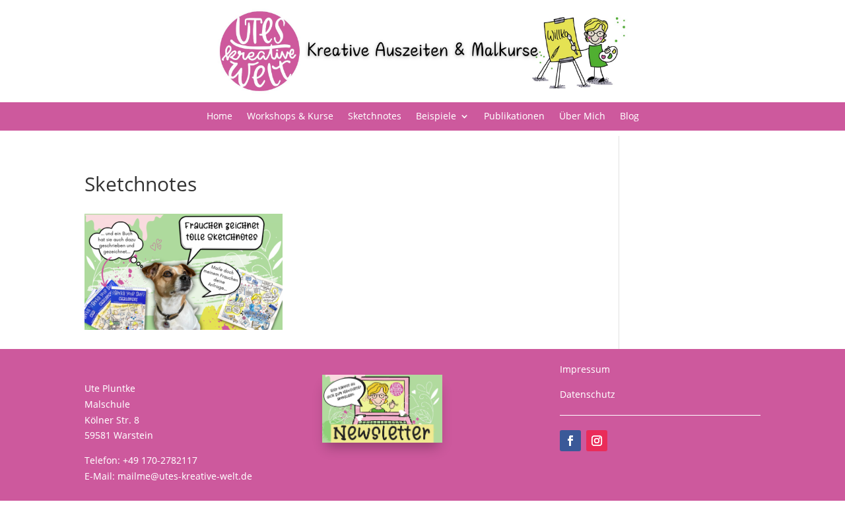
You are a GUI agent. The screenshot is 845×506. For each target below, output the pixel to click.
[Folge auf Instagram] (596, 440)
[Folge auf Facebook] (570, 440)
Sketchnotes (374, 116)
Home (219, 116)
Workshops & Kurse (290, 116)
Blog (629, 116)
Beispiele (436, 116)
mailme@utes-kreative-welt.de (185, 476)
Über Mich (582, 116)
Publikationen (514, 116)
